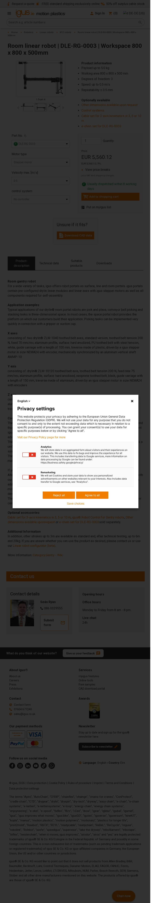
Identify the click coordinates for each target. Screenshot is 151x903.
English (22, 401)
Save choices (75, 503)
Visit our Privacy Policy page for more (41, 437)
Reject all (59, 495)
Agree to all (92, 495)
